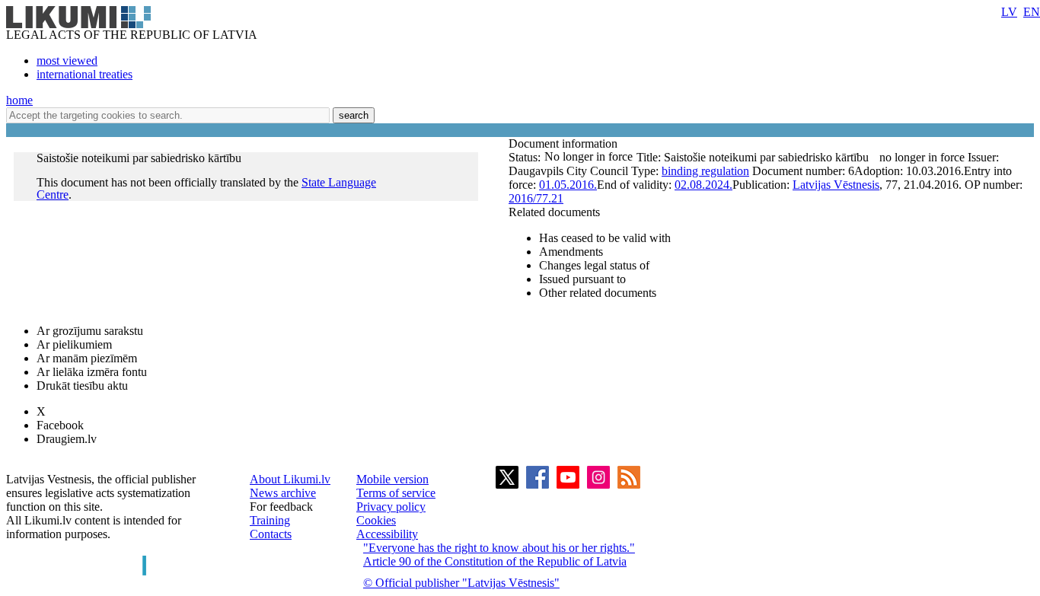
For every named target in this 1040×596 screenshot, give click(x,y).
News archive (283, 492)
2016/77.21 (536, 198)
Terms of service (395, 492)
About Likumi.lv (290, 479)
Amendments (571, 251)
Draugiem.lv (67, 438)
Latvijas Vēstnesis (836, 184)
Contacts (271, 533)
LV (1009, 11)
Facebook (60, 425)
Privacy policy (391, 506)
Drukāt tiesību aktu (82, 385)
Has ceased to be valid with (605, 237)
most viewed (67, 60)
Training (270, 520)
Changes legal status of (594, 265)
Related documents (554, 212)
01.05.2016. (568, 184)
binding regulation (705, 170)
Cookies (376, 520)
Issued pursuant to (582, 279)
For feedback (281, 506)
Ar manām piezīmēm (87, 358)
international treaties (84, 74)
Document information (564, 143)
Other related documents (597, 292)
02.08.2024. (703, 184)
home (19, 100)
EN (1031, 11)
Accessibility (387, 533)
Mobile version (392, 479)
